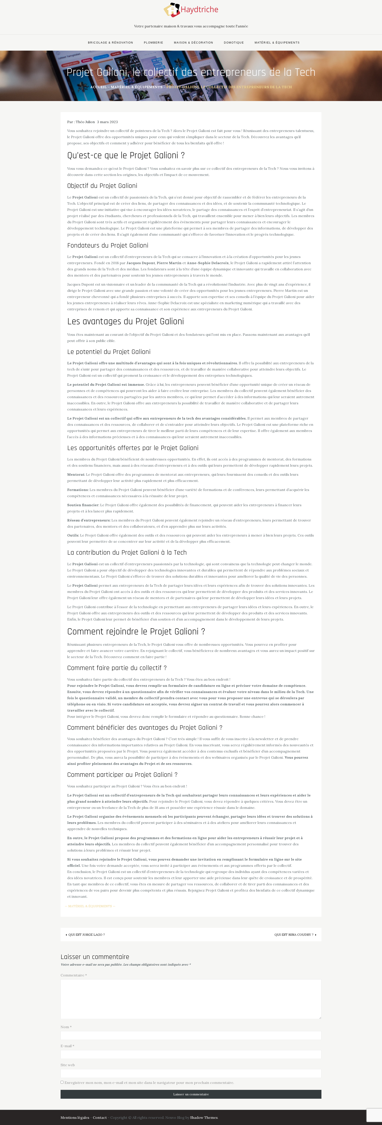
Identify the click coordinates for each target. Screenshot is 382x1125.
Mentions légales (75, 1117)
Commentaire (74, 975)
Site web (68, 1065)
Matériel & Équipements (277, 42)
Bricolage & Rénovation (110, 42)
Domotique (234, 42)
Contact (100, 1117)
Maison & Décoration (193, 42)
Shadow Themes (204, 1117)
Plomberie (153, 42)
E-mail (67, 1046)
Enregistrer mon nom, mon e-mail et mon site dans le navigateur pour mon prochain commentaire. (149, 1082)
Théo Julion (85, 122)
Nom (66, 1027)
